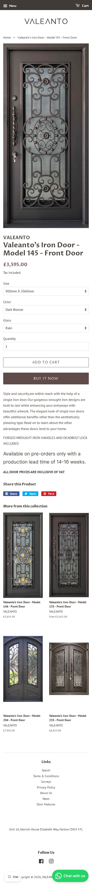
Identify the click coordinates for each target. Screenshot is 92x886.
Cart (85, 6)
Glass (7, 320)
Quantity (9, 338)
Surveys (46, 782)
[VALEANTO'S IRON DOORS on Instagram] (51, 862)
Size (6, 283)
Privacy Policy (46, 787)
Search (46, 770)
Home (7, 38)
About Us (46, 793)
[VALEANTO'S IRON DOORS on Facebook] (41, 862)
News (46, 799)
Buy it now (46, 378)
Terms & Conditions (46, 776)
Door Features (46, 804)
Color (7, 302)
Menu (12, 6)
